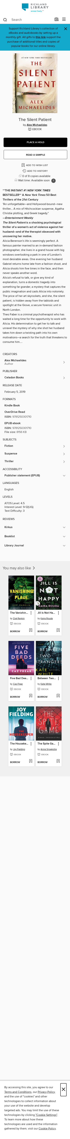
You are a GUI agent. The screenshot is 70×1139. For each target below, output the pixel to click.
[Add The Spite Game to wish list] (58, 761)
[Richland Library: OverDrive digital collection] (35, 7)
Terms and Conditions (17, 1092)
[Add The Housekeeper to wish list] (30, 761)
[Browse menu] (64, 19)
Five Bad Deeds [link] (19, 678)
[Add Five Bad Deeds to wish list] (30, 696)
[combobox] (27, 19)
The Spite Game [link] (47, 743)
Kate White (46, 684)
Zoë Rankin (19, 618)
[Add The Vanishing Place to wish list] (30, 630)
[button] (35, 142)
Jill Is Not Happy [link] (47, 613)
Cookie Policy (47, 1128)
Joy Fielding (19, 749)
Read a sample (35, 155)
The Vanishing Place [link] (19, 613)
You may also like (17, 568)
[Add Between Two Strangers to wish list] (58, 696)
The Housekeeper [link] (19, 743)
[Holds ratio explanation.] (53, 181)
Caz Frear (18, 684)
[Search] (5, 19)
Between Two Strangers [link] (47, 678)
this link (41, 37)
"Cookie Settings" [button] (46, 1115)
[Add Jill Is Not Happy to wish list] (58, 630)
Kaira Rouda (47, 618)
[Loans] (56, 20)
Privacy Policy (46, 1092)
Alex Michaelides (37, 125)
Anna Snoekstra (49, 749)
